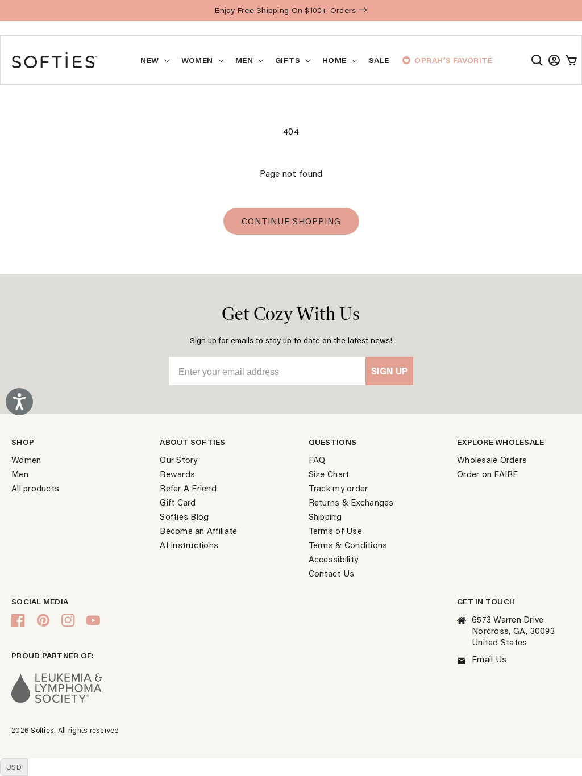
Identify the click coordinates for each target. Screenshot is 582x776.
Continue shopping (291, 221)
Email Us (489, 659)
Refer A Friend (188, 488)
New (149, 60)
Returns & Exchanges (351, 502)
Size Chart (329, 473)
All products (35, 488)
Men (244, 60)
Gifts (287, 60)
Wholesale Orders (492, 459)
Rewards (177, 473)
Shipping (325, 516)
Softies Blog (184, 516)
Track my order (338, 488)
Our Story (178, 459)
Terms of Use (335, 530)
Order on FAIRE (487, 473)
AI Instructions (189, 544)
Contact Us (332, 573)
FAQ (317, 459)
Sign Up (389, 371)
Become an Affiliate (198, 530)
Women (197, 60)
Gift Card (178, 502)
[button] (537, 60)
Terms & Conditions (348, 544)
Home (334, 60)
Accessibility (333, 559)
